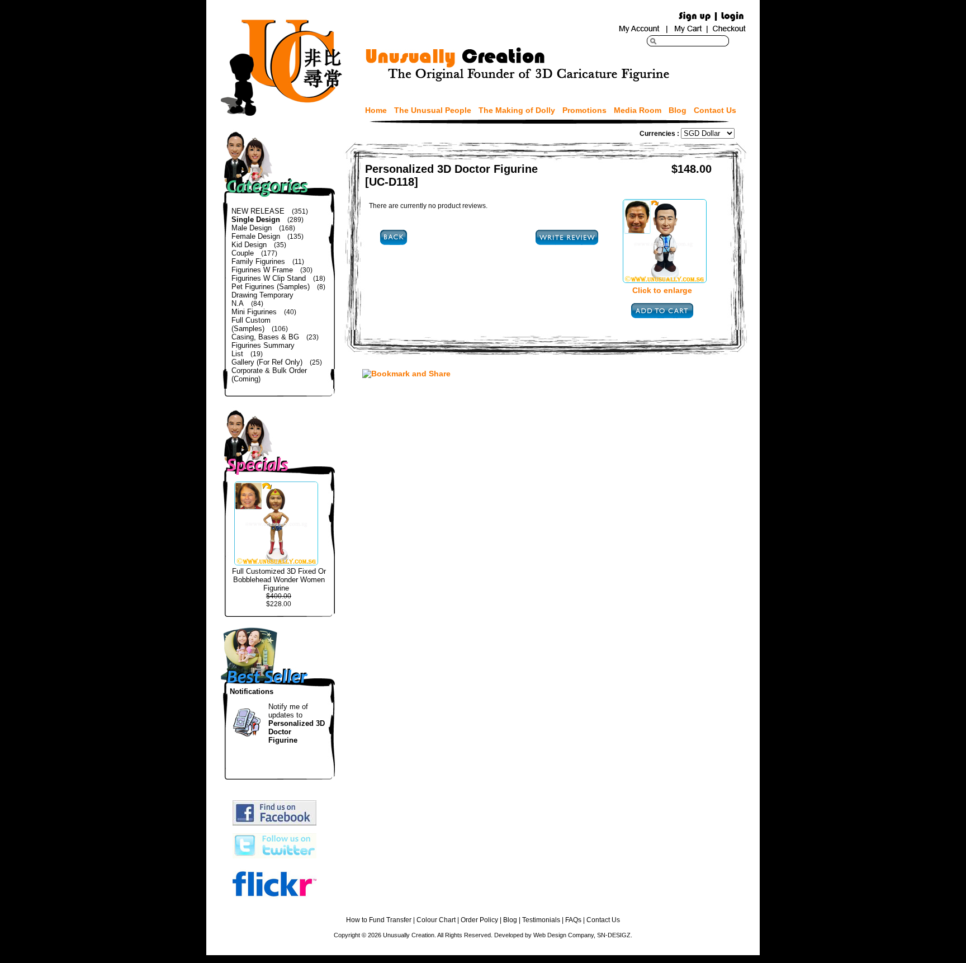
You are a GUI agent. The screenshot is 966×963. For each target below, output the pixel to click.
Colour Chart (436, 920)
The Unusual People (432, 110)
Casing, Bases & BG (265, 337)
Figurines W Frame (262, 270)
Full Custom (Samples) (251, 324)
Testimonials (541, 920)
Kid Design (249, 244)
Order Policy (479, 920)
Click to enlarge (662, 290)
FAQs (573, 920)
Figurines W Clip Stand (268, 278)
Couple (242, 253)
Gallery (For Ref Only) (266, 362)
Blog (677, 110)
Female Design (255, 236)
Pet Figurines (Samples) (270, 286)
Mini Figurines (254, 312)
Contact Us (715, 110)
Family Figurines (258, 261)
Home (376, 110)
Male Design (251, 228)
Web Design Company (563, 935)
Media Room (637, 110)
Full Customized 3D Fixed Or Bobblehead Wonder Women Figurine (279, 579)
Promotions (584, 110)
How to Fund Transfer (378, 920)
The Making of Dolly (517, 110)
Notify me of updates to (296, 723)
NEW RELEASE (258, 211)
